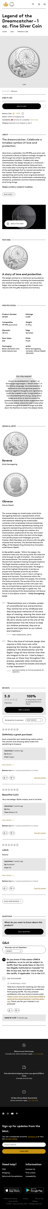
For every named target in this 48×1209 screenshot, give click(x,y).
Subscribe (24, 1151)
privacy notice (11, 1139)
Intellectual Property (10, 1198)
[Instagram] (8, 1113)
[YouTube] (12, 1113)
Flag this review (40, 778)
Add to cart (21, 106)
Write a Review (24, 710)
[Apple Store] (12, 1190)
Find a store (34, 120)
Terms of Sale (13, 1201)
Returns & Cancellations (12, 1176)
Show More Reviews (11, 901)
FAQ (4, 1169)
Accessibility (31, 1176)
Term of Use (39, 1198)
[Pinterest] (17, 1113)
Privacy (25, 1198)
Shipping (6, 1173)
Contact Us (30, 1169)
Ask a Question (24, 932)
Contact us (32, 1137)
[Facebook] (3, 1113)
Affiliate (35, 1201)
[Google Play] (34, 1190)
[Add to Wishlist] (44, 106)
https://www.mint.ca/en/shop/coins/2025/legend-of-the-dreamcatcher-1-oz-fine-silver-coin (26, 998)
